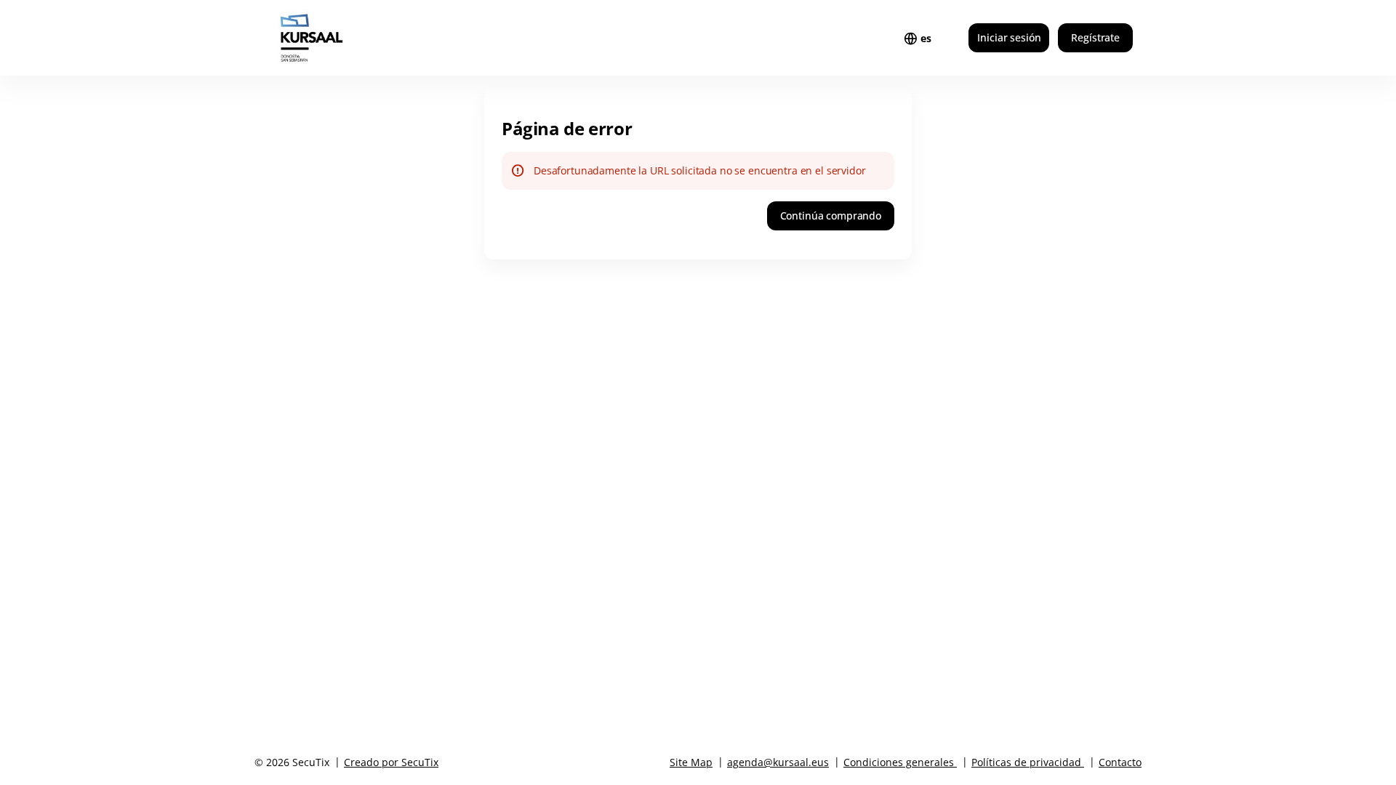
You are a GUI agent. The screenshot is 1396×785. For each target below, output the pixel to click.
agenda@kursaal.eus (778, 762)
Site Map (691, 762)
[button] (830, 215)
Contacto (1120, 762)
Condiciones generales (898, 762)
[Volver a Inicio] (340, 38)
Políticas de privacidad (1026, 762)
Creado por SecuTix (391, 762)
